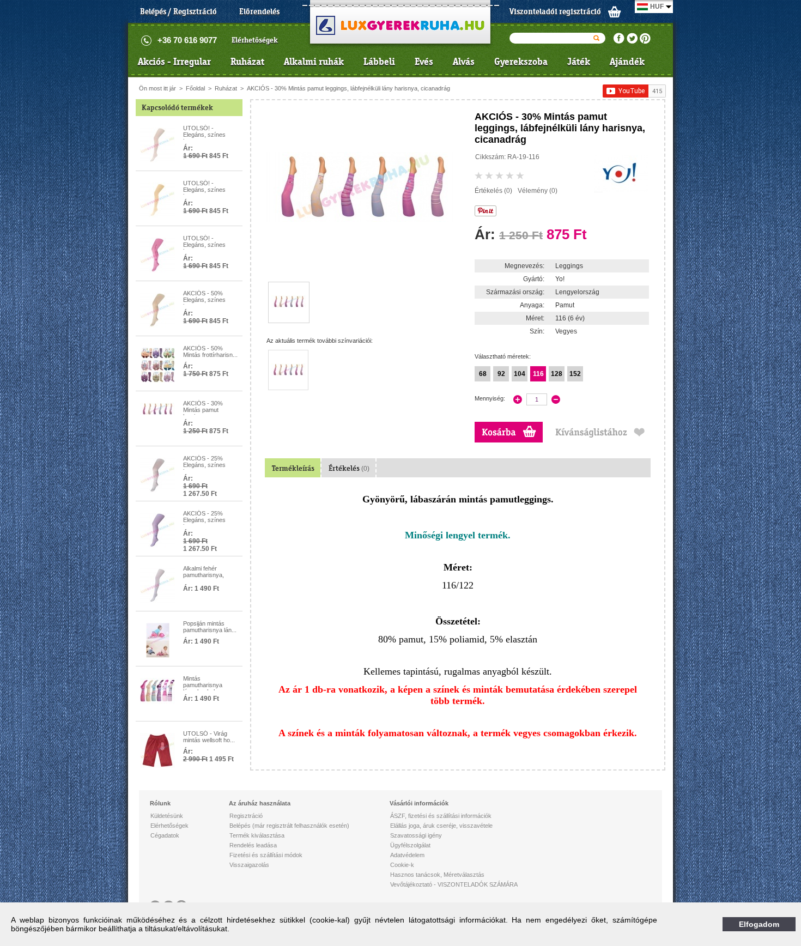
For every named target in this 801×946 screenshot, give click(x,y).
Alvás (464, 62)
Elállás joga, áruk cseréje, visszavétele (441, 825)
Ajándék (627, 62)
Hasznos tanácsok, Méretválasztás (437, 874)
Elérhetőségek (255, 40)
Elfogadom (759, 924)
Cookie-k (402, 865)
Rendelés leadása (253, 845)
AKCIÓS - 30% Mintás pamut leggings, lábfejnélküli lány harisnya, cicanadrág (348, 88)
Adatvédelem (407, 855)
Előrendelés (259, 11)
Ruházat (247, 62)
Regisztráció (246, 815)
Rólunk (160, 803)
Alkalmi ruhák (314, 62)
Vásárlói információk (419, 803)
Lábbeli (379, 62)
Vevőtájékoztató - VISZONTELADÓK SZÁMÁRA (454, 884)
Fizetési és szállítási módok (265, 855)
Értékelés (349, 468)
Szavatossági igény (416, 835)
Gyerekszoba (521, 62)
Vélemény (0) (537, 191)
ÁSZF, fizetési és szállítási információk (440, 815)
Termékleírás (293, 468)
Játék (578, 62)
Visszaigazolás (249, 865)
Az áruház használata (259, 803)
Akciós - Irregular (174, 62)
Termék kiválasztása (256, 835)
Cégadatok (164, 835)
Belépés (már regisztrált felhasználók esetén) (289, 825)
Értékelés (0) (493, 191)
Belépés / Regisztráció (178, 11)
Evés (424, 62)
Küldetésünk (166, 815)
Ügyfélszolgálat (410, 845)
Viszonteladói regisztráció (555, 11)
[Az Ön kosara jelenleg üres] (614, 11)
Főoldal (195, 88)
